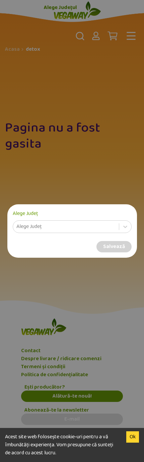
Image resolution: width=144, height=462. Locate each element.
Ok (133, 437)
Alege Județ (25, 214)
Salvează (114, 246)
